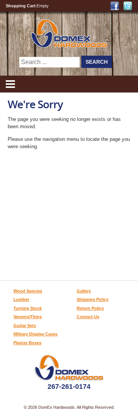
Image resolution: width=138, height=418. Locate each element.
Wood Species (27, 291)
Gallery (84, 291)
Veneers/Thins (27, 316)
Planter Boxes (27, 342)
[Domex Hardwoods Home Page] (69, 46)
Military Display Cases (35, 334)
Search (96, 62)
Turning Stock (27, 308)
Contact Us (88, 316)
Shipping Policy (92, 299)
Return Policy (90, 308)
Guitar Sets (24, 325)
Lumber (21, 299)
